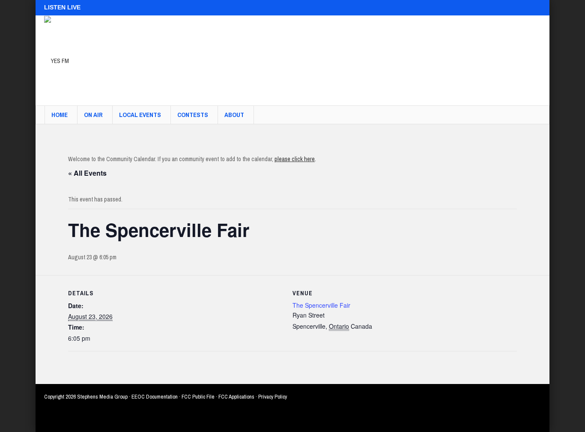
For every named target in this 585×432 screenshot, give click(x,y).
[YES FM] (56, 60)
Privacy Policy (272, 396)
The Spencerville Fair (321, 305)
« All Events (87, 173)
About (234, 114)
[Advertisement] (385, 56)
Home (59, 114)
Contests (192, 114)
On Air (93, 114)
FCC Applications (236, 396)
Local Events (140, 114)
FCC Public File (198, 396)
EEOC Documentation (154, 396)
